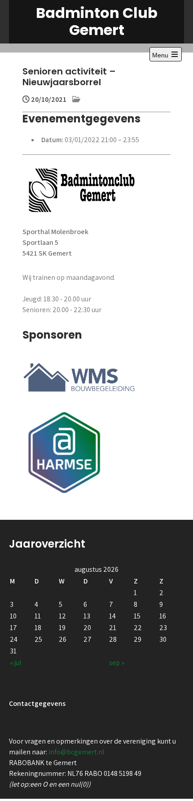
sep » (116, 662)
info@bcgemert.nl (76, 752)
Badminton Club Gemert (97, 21)
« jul (16, 662)
